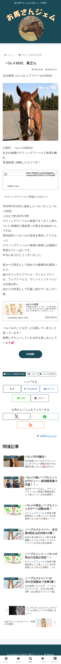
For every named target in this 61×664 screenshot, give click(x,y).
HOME (30, 354)
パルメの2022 (48, 374)
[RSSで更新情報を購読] (30, 425)
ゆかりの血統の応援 (15, 374)
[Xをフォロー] (16, 416)
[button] (40, 398)
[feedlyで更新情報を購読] (44, 416)
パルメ (34, 374)
